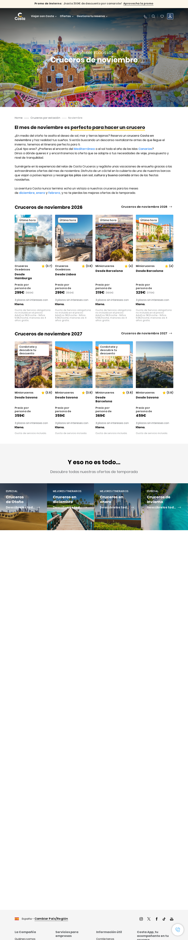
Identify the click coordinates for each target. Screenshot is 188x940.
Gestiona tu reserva (91, 16)
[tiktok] (164, 919)
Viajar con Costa (42, 16)
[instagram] (141, 919)
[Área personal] (170, 16)
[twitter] (149, 919)
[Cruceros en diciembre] (70, 506)
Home (19, 118)
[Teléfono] (145, 16)
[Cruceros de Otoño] (23, 506)
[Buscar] (153, 16)
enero (40, 193)
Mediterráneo (84, 149)
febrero (54, 193)
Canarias (145, 149)
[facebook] (156, 919)
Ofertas (65, 16)
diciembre (27, 193)
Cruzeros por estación (45, 118)
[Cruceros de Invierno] (164, 506)
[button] (162, 16)
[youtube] (171, 919)
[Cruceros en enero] (117, 506)
